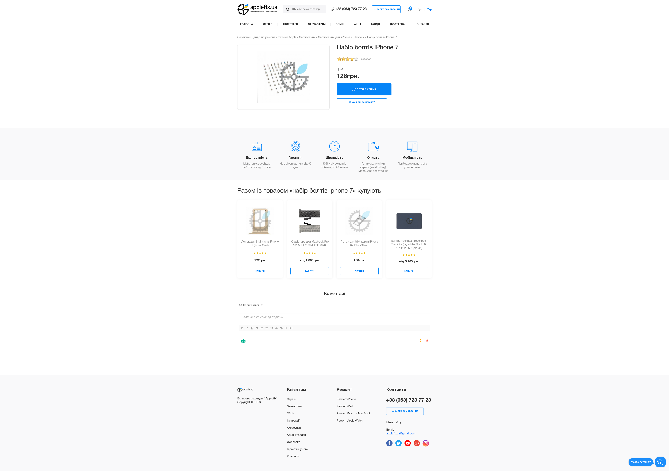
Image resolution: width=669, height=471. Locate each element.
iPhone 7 (358, 37)
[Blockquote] (271, 328)
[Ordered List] (261, 328)
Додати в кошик (364, 89)
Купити (260, 271)
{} (286, 328)
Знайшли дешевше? (362, 102)
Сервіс (291, 399)
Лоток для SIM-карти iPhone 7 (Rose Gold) (260, 244)
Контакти (293, 456)
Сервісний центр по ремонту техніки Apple (266, 37)
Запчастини (307, 37)
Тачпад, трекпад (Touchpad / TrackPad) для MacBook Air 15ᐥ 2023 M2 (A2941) (409, 245)
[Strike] (257, 328)
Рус (420, 9)
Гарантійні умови (297, 449)
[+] (291, 328)
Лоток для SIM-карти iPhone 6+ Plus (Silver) (359, 244)
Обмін (290, 413)
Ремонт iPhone (346, 399)
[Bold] (242, 328)
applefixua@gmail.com (400, 433)
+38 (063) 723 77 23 (351, 9)
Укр (429, 9)
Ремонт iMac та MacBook (354, 413)
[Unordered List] (266, 328)
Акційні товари (296, 435)
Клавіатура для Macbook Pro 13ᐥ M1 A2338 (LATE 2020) (310, 244)
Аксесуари (294, 428)
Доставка (293, 442)
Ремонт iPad (345, 406)
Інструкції (293, 421)
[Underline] (252, 328)
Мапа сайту (393, 422)
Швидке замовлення (387, 9)
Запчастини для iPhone (334, 37)
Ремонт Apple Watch (350, 421)
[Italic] (247, 328)
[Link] (281, 328)
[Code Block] (276, 328)
